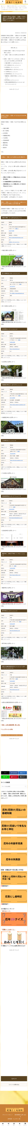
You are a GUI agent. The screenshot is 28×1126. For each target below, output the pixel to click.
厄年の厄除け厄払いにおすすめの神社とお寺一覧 (12, 735)
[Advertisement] (14, 26)
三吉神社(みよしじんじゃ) (11, 71)
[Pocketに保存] (17, 672)
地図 (20, 284)
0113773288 (11, 230)
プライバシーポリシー (7, 1114)
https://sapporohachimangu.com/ (16, 237)
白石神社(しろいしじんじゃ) (12, 67)
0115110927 (12, 681)
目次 (12, 47)
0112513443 (12, 453)
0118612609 (12, 342)
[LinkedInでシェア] (14, 676)
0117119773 (12, 286)
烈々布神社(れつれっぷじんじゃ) (13, 65)
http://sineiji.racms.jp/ (14, 689)
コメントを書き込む (14, 1084)
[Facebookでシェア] (5, 672)
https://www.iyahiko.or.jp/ (15, 575)
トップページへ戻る (7, 729)
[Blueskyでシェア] (17, 668)
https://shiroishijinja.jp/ (14, 349)
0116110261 (11, 509)
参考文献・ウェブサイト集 (14, 1118)
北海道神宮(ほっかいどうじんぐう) (13, 73)
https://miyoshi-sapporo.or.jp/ (16, 460)
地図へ (16, 228)
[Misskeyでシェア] (23, 668)
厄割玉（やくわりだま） (14, 242)
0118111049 (12, 623)
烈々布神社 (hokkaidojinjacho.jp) (17, 293)
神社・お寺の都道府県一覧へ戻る (11, 725)
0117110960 (12, 397)
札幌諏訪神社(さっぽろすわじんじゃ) (14, 69)
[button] (22, 777)
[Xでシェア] (5, 668)
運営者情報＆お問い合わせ (20, 1115)
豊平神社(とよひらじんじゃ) (12, 80)
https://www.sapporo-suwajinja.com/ (17, 404)
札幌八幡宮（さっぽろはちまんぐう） (14, 63)
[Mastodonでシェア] (11, 668)
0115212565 (12, 568)
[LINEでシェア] (23, 672)
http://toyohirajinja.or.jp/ (15, 630)
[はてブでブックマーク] (11, 672)
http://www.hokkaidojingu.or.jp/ (15, 517)
